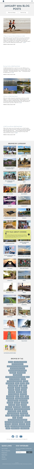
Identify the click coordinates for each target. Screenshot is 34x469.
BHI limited (25, 381)
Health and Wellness (24, 256)
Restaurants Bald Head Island (13, 413)
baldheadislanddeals (21, 372)
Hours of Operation (6, 450)
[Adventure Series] (24, 162)
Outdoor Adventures (10, 353)
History (17, 396)
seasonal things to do (15, 415)
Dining (27, 383)
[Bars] (24, 176)
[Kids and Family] (24, 263)
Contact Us (4, 459)
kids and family (11, 404)
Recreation (10, 304)
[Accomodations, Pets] (9, 150)
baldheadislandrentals (17, 374)
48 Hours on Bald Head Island (10, 96)
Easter (20, 385)
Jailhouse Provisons (23, 400)
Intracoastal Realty (10, 398)
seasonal (7, 415)
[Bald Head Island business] (9, 175)
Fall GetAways (10, 387)
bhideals (17, 383)
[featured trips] (9, 224)
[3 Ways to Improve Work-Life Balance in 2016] (17, 25)
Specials (24, 316)
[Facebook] (13, 437)
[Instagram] (17, 437)
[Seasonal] (24, 299)
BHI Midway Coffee (10, 383)
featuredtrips (11, 389)
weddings (8, 428)
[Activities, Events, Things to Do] (9, 162)
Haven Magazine (9, 243)
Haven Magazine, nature (24, 243)
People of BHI (10, 292)
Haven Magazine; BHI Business (9, 256)
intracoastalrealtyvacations (13, 400)
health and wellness (10, 396)
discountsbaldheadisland (13, 385)
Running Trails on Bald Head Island (11, 66)
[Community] (24, 200)
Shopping (9, 316)
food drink (17, 389)
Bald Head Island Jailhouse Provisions (17, 368)
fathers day (18, 387)
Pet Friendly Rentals (12, 411)
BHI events (24, 194)
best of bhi (23, 379)
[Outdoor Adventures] (9, 347)
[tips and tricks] (24, 323)
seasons (22, 415)
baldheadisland (12, 372)
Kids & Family (10, 402)
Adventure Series (24, 168)
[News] (24, 275)
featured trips (24, 387)
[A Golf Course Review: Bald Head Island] (17, 116)
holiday (22, 396)
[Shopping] (9, 311)
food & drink (23, 389)
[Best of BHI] (9, 188)
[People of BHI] (9, 287)
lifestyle (17, 404)
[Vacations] (24, 335)
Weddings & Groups (15, 428)
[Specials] (24, 311)
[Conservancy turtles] (9, 212)
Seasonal (24, 304)
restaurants (25, 411)
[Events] (24, 212)
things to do (20, 417)
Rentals (19, 411)
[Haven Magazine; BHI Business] (9, 249)
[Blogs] (9, 200)
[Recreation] (9, 299)
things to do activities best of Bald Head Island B (17, 419)
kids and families (24, 402)
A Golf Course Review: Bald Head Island (12, 126)
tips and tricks (24, 328)
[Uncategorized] (9, 335)
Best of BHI (10, 194)
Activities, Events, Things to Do (10, 168)
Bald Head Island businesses (17, 364)
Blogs (9, 206)
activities (24, 155)
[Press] (24, 287)
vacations (7, 426)
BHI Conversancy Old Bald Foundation (14, 381)
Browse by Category (11, 12)
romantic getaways (24, 413)
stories (14, 417)
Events (24, 218)
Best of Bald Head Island (14, 379)
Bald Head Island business (10, 181)
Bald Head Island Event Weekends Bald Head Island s (17, 366)
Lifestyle (9, 280)
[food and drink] (24, 224)
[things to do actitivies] (9, 323)
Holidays (9, 268)
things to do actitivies (9, 328)
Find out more (19, 237)
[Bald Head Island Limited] (3, 1)
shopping (27, 415)
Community (24, 206)
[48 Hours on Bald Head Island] (17, 86)
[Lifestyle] (9, 275)
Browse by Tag (23, 12)
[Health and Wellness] (24, 250)
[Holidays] (9, 263)
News (24, 280)
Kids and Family (24, 268)
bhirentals (22, 383)
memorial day (23, 404)
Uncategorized (9, 341)
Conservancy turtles (10, 218)
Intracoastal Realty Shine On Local (22, 398)
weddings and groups (25, 428)
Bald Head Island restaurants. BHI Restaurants (17, 370)
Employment (4, 452)
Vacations (24, 341)
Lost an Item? (5, 448)
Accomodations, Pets (10, 155)
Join (29, 452)
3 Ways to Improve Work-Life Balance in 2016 (14, 36)
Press (24, 292)
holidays (26, 396)
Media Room (4, 454)
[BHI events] (24, 188)
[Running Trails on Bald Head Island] (17, 56)
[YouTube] (21, 437)
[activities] (24, 150)
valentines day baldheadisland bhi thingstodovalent (20, 426)
